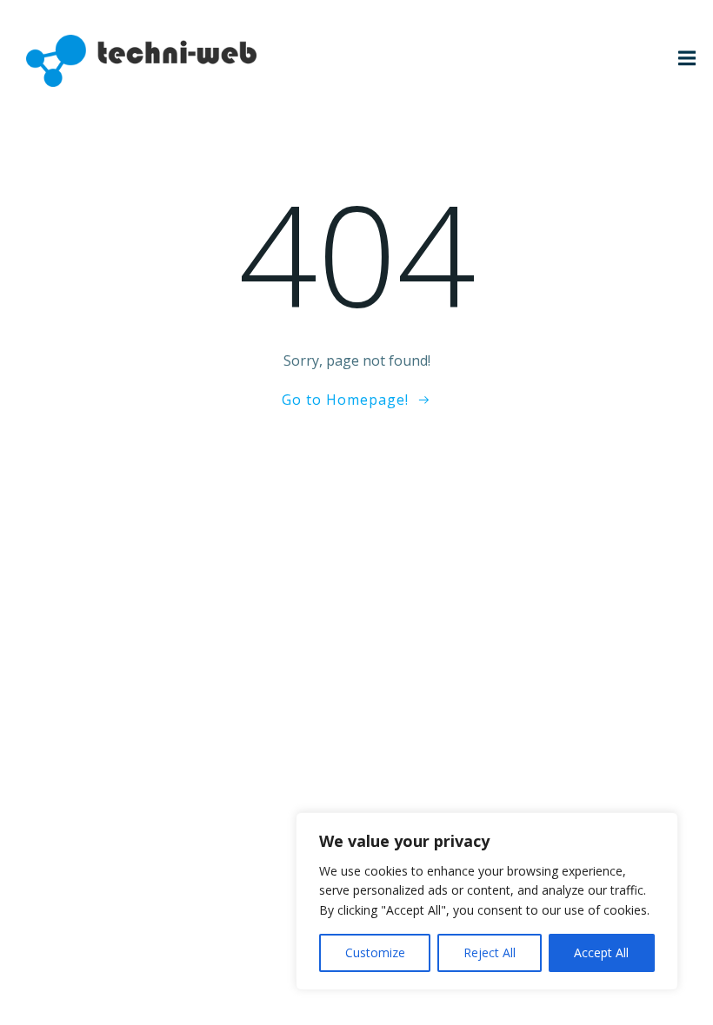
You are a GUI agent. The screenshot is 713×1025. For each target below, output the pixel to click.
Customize (375, 952)
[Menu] (685, 58)
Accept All (601, 952)
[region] (487, 901)
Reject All (489, 952)
